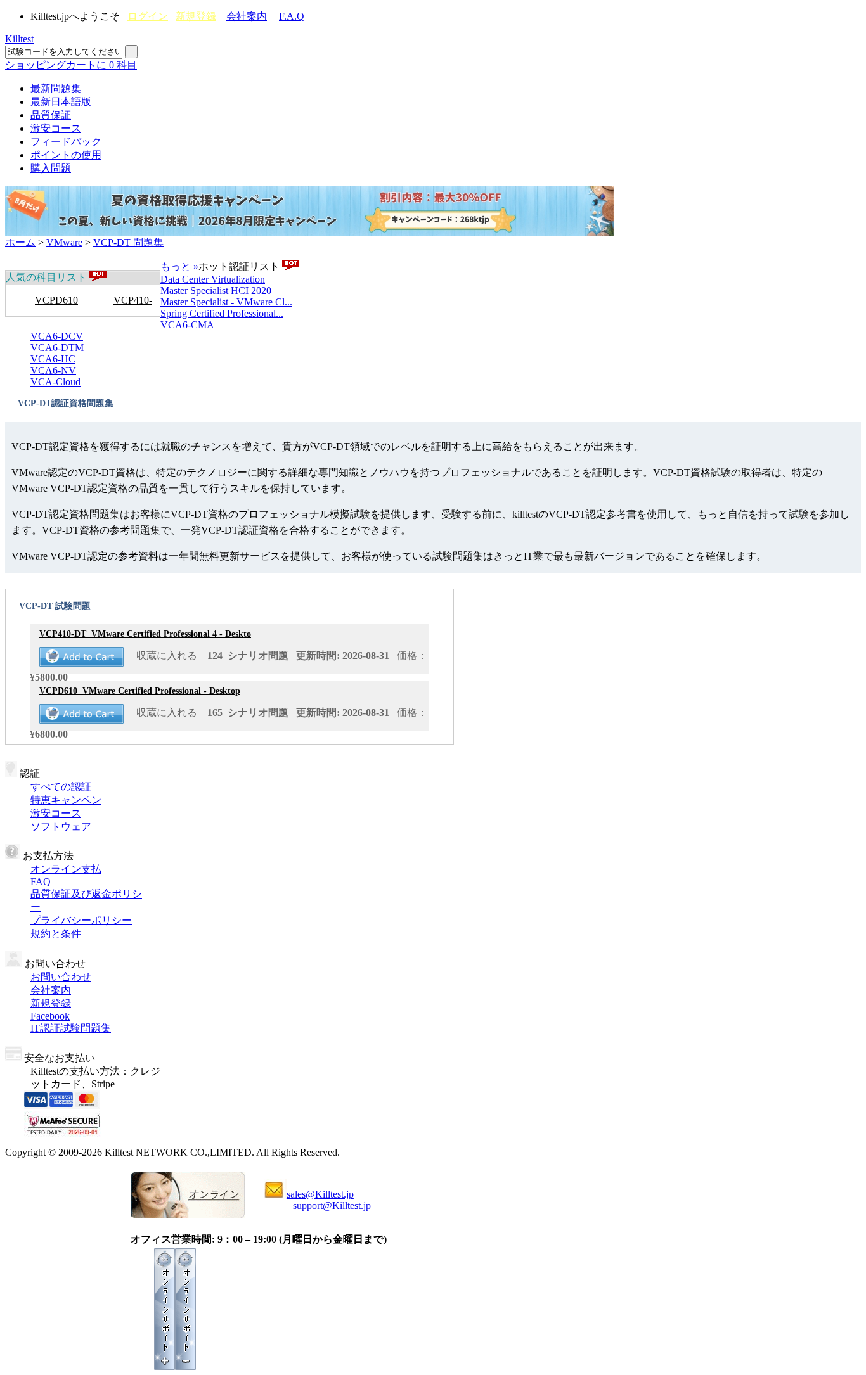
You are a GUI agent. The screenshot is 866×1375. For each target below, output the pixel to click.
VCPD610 (56, 300)
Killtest (19, 39)
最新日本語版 (60, 101)
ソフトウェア (60, 826)
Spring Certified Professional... (221, 313)
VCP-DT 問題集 (128, 242)
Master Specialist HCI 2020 (215, 290)
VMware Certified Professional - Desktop (139, 691)
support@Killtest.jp (332, 1205)
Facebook (50, 1016)
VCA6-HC (52, 359)
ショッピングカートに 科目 (71, 65)
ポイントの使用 (65, 155)
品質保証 (50, 115)
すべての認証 (60, 786)
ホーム (20, 242)
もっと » (179, 266)
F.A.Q (291, 16)
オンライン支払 (65, 869)
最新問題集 (55, 88)
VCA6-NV (53, 370)
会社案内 (246, 16)
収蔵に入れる (166, 655)
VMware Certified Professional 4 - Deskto (145, 634)
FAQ (40, 881)
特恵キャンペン (65, 800)
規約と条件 (55, 933)
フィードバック (65, 141)
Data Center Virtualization (212, 279)
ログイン (147, 16)
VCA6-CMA (187, 324)
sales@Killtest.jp (320, 1194)
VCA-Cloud (55, 381)
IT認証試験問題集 (70, 1028)
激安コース (55, 128)
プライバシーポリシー (81, 920)
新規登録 (196, 16)
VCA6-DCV (56, 336)
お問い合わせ (60, 976)
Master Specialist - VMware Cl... (226, 302)
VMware (64, 242)
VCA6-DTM (57, 347)
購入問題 (50, 168)
